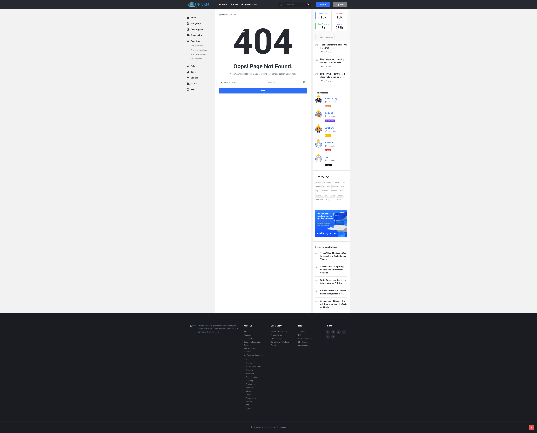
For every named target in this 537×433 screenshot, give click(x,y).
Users (194, 84)
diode (318, 186)
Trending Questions (199, 50)
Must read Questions (199, 54)
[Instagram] (328, 337)
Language (249, 395)
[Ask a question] (531, 427)
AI (246, 360)
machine (325, 191)
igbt (317, 191)
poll (326, 195)
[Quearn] (201, 4)
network (319, 195)
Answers (329, 37)
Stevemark (330, 98)
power (333, 195)
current (336, 182)
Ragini (327, 113)
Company (249, 381)
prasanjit (329, 142)
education (327, 186)
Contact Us (248, 338)
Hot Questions (196, 59)
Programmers (251, 398)
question (319, 199)
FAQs (300, 335)
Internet (249, 391)
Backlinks (249, 370)
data (343, 182)
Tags (193, 72)
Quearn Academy (229, 13)
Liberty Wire (303, 345)
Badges (194, 78)
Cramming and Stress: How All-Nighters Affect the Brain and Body (333, 304)
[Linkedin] (338, 332)
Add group (196, 23)
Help (193, 89)
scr (327, 199)
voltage (339, 199)
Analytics (249, 363)
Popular (320, 37)
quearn (340, 195)
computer (327, 182)
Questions (195, 41)
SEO (247, 405)
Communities (197, 35)
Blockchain (250, 374)
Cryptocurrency (251, 384)
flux (342, 186)
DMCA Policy (276, 338)
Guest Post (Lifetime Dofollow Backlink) (240, 23)
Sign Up (340, 4)
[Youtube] (344, 332)
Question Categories (255, 355)
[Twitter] (333, 332)
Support (301, 331)
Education (250, 388)
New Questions (197, 46)
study (332, 199)
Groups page (197, 29)
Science (249, 402)
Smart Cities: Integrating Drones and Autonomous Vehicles (332, 269)
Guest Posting (307, 338)
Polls (193, 66)
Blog (264, 23)
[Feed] (333, 337)
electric (335, 186)
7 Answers (328, 66)
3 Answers (328, 52)
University (249, 409)
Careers (305, 342)
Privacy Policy (276, 335)
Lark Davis (329, 128)
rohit (327, 157)
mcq (341, 191)
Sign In (323, 4)
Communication (252, 377)
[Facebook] (328, 332)
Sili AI (235, 4)
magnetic (334, 191)
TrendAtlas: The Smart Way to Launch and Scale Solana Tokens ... (333, 256)
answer (319, 182)
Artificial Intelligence (253, 367)
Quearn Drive (250, 4)
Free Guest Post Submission (232, 32)
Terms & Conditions (279, 331)
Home (224, 4)
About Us (247, 335)
